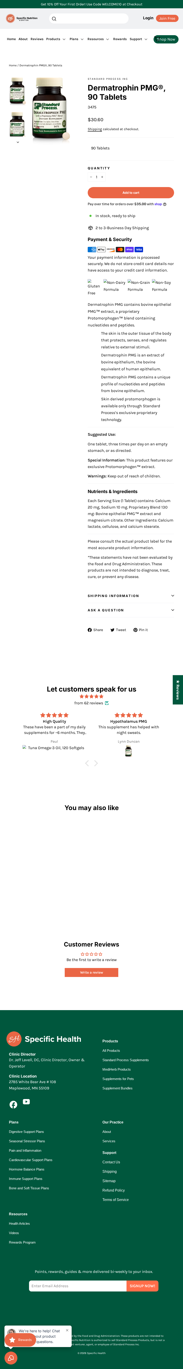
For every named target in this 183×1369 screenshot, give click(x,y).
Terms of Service (115, 1200)
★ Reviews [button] (178, 690)
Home (11, 39)
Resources (95, 39)
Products (53, 39)
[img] (91, 696)
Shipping (95, 129)
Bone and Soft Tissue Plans (29, 1188)
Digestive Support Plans (26, 1132)
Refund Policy (113, 1190)
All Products (111, 1050)
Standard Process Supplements (125, 1060)
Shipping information (113, 596)
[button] (88, 763)
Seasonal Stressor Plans (27, 1141)
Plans (74, 39)
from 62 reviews (88, 703)
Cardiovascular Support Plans (30, 1160)
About (23, 39)
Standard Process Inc (108, 78)
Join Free (167, 18)
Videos (14, 1233)
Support (136, 39)
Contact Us (111, 1162)
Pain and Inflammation (25, 1150)
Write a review (91, 972)
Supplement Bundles (117, 1088)
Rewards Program (22, 1242)
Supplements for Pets (118, 1079)
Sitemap (109, 1181)
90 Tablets (100, 148)
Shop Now (166, 39)
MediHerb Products (116, 1069)
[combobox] (89, 18)
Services (108, 1141)
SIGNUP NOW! (142, 1285)
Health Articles (19, 1223)
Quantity (99, 168)
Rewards (120, 39)
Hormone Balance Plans (26, 1169)
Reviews (37, 39)
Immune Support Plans (25, 1179)
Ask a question (106, 610)
